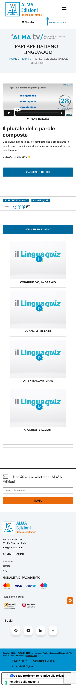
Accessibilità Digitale (22, 666)
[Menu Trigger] (64, 8)
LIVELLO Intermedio (15, 156)
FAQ (5, 570)
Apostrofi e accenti (38, 430)
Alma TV (26, 58)
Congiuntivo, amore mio (38, 282)
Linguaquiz (38, 52)
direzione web (31, 656)
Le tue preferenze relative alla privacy (40, 675)
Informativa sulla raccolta (21, 681)
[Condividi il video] (28, 206)
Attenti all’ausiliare (38, 381)
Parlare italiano (36, 46)
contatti (6, 565)
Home (13, 58)
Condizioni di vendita (43, 660)
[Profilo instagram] (53, 630)
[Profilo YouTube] (28, 630)
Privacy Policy (19, 660)
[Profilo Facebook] (15, 630)
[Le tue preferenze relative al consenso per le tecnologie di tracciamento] (6, 682)
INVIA (38, 500)
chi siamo (8, 561)
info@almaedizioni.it (14, 547)
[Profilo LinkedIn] (40, 630)
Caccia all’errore (38, 331)
